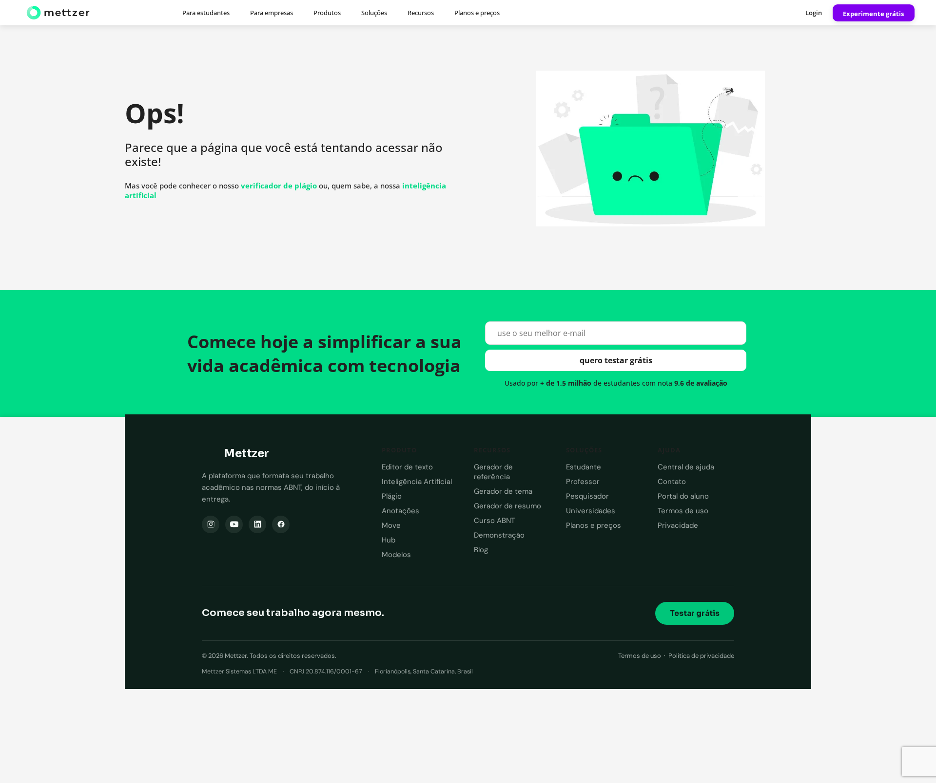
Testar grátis (695, 613)
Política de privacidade (701, 656)
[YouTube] (234, 524)
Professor (583, 481)
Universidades (590, 511)
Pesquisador (587, 496)
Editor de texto (407, 467)
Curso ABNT (494, 520)
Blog (481, 550)
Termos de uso (683, 511)
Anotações (400, 511)
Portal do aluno (683, 496)
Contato (672, 481)
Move (391, 525)
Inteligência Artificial (417, 481)
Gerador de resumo (507, 506)
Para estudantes (206, 12)
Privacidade (678, 525)
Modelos (396, 554)
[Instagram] (210, 524)
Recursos (421, 12)
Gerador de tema (503, 491)
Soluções (374, 12)
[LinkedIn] (257, 524)
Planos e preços (477, 12)
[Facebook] (281, 524)
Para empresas (271, 12)
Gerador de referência (493, 472)
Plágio (392, 496)
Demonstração (499, 535)
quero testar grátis (616, 360)
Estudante (583, 467)
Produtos (327, 12)
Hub (388, 540)
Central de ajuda (686, 467)
